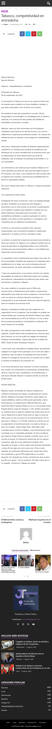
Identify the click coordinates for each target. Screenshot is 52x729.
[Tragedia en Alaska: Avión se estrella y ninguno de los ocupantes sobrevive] (7, 645)
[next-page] (27, 576)
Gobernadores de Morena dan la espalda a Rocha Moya (30, 654)
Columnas (42, 722)
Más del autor (35, 550)
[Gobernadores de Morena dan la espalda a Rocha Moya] (7, 657)
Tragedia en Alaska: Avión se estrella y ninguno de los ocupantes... (32, 642)
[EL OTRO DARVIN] (26, 560)
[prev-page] (24, 576)
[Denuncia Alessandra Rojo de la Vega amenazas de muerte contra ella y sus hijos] (9, 560)
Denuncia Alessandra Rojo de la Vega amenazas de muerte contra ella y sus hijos (8, 570)
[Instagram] (23, 625)
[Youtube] (33, 625)
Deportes (4, 699)
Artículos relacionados (20, 550)
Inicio (3, 9)
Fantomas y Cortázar (42, 572)
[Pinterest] (33, 33)
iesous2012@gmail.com (31, 619)
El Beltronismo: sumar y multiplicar (12, 521)
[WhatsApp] (39, 33)
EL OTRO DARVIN (24, 567)
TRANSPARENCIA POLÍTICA (12, 706)
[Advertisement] (26, 57)
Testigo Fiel (5, 703)
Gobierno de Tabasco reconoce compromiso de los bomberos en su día (33, 666)
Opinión (9, 9)
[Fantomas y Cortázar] (43, 562)
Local (17, 671)
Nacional (19, 659)
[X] (28, 33)
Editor (6, 24)
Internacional (20, 647)
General (4, 710)
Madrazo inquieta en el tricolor (40, 521)
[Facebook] (22, 33)
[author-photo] (26, 534)
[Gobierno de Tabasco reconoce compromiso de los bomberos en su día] (7, 669)
